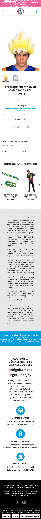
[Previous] (5, 46)
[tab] (20, 141)
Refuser (15, 516)
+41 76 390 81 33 (15, 6)
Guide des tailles (9, 146)
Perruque (23, 123)
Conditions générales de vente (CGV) (15, 491)
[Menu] (3, 11)
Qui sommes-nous (9, 485)
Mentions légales (30, 493)
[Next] (36, 46)
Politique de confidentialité (20, 495)
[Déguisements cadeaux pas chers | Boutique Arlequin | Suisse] (20, 11)
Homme (24, 84)
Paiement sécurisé (17, 493)
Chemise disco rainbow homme (30, 196)
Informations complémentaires (15, 141)
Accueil (17, 84)
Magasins (20, 485)
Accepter (6, 516)
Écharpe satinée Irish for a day (10, 196)
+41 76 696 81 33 (27, 6)
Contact (27, 485)
